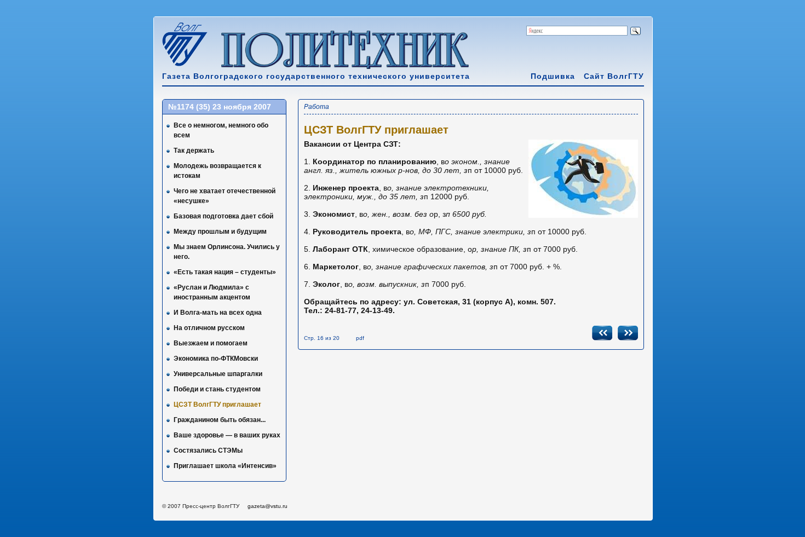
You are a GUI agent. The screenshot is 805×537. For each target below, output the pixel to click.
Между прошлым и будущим (220, 231)
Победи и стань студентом (217, 389)
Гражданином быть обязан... (220, 420)
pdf (360, 338)
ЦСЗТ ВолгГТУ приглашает (217, 404)
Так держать (194, 150)
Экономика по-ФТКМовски (216, 358)
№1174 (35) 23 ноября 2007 (219, 106)
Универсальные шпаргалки (218, 374)
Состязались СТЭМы (208, 450)
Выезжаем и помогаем (211, 343)
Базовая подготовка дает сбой (223, 216)
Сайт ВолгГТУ (614, 76)
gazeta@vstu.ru (268, 506)
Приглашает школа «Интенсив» (225, 466)
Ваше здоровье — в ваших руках (227, 435)
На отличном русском (209, 328)
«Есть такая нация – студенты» (225, 272)
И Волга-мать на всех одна (218, 312)
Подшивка (553, 76)
